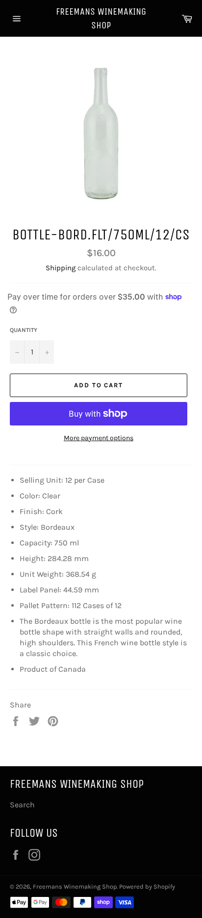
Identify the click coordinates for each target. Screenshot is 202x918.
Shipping (61, 267)
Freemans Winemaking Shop (101, 18)
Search (22, 804)
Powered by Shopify (147, 886)
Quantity (23, 330)
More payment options (98, 438)
